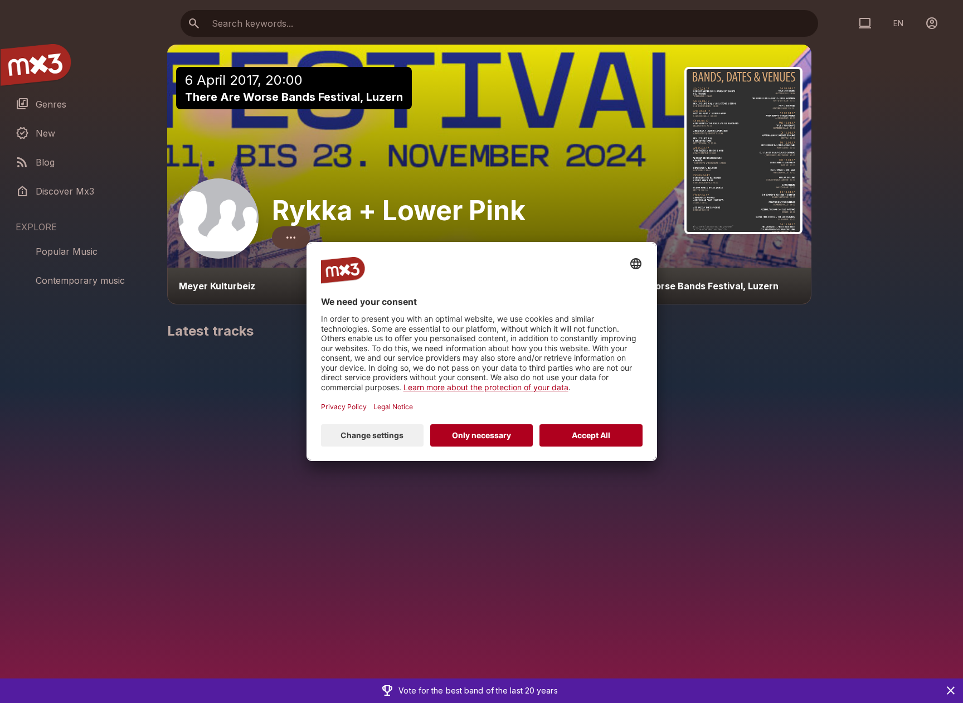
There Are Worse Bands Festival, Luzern (294, 97)
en (898, 23)
